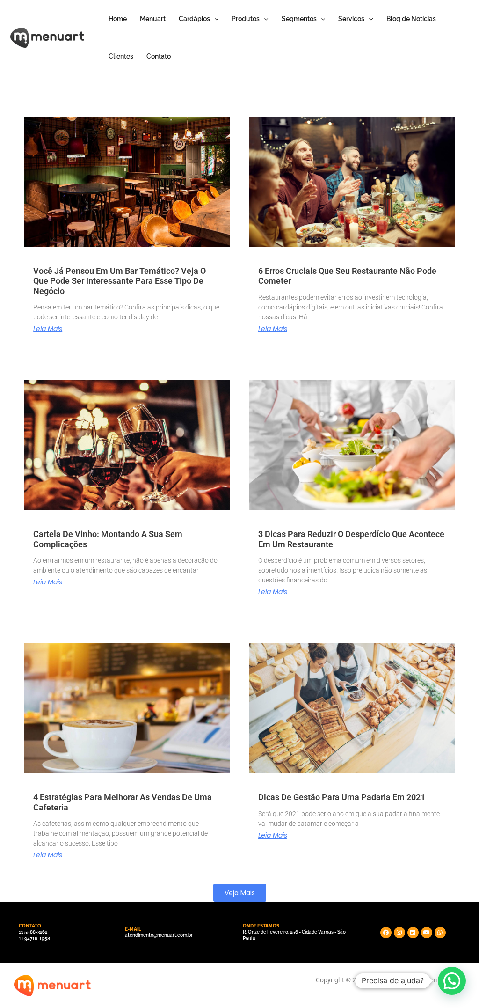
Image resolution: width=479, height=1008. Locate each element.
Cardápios (194, 18)
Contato (158, 56)
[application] (214, 18)
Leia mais (47, 328)
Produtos (246, 18)
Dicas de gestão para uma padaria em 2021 (341, 797)
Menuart (153, 18)
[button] (239, 893)
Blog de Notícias (411, 18)
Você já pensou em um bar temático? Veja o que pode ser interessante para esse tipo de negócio (119, 281)
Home (118, 18)
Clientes (121, 56)
